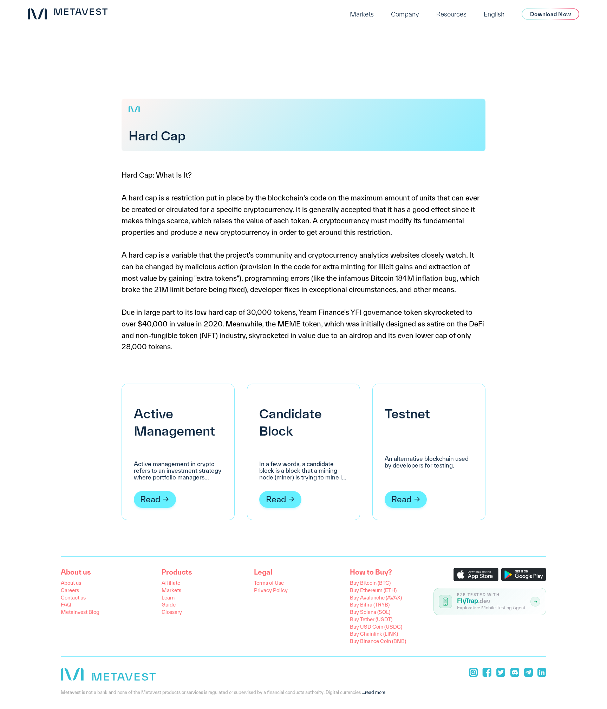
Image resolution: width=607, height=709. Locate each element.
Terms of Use (269, 583)
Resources (451, 14)
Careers (70, 590)
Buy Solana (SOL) (370, 612)
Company (405, 14)
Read (150, 499)
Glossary (172, 612)
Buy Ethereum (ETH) (373, 590)
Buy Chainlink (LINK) (374, 634)
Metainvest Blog (80, 612)
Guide (169, 605)
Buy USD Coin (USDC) (376, 627)
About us (71, 583)
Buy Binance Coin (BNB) (378, 641)
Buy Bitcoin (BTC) (370, 583)
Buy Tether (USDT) (371, 619)
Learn (168, 598)
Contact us (73, 598)
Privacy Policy (271, 590)
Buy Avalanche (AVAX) (376, 598)
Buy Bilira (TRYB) (370, 605)
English (494, 14)
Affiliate (171, 583)
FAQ (66, 605)
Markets (362, 14)
